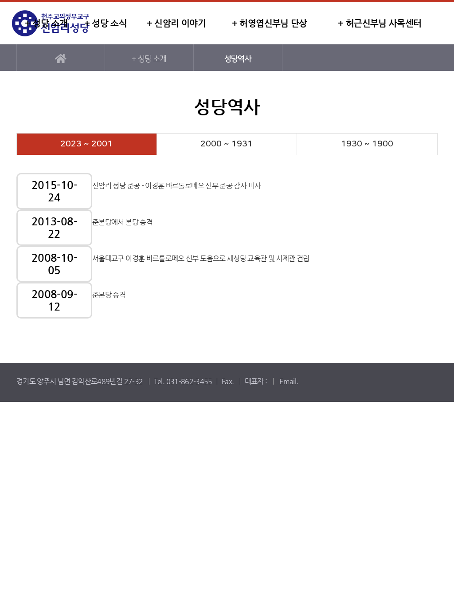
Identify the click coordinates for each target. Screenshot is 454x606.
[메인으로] (61, 57)
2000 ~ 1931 (226, 144)
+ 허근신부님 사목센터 (379, 23)
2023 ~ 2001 (86, 144)
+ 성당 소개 (46, 23)
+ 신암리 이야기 (176, 23)
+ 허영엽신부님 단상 (269, 23)
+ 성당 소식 (105, 23)
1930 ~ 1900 (367, 144)
